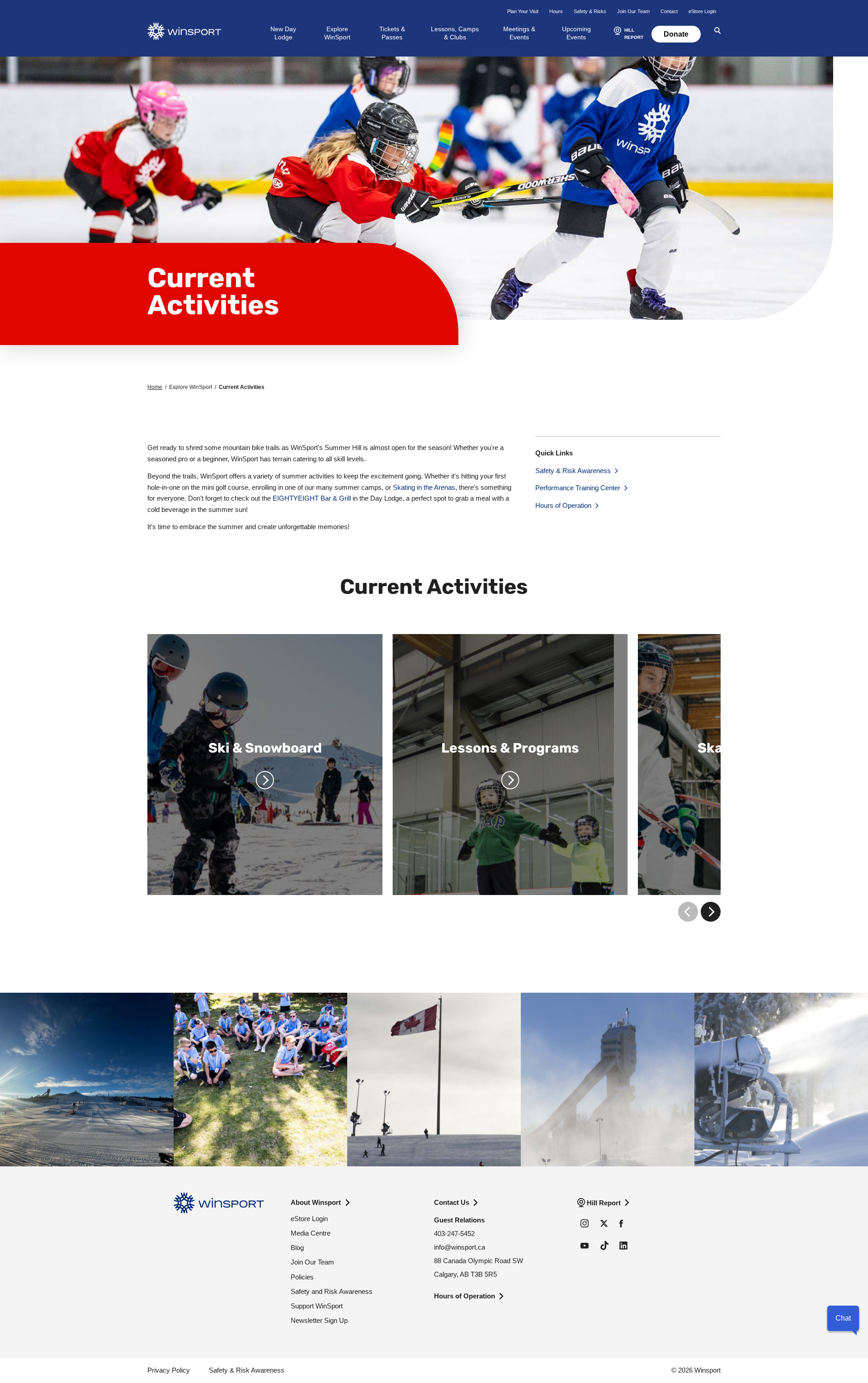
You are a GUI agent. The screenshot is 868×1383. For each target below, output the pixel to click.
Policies (302, 1277)
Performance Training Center (577, 488)
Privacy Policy (168, 1370)
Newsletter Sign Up (319, 1320)
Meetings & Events (519, 33)
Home (154, 387)
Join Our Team (633, 11)
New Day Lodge (283, 33)
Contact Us (451, 1202)
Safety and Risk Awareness (332, 1291)
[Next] (711, 912)
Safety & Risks (590, 11)
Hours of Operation (563, 505)
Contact (669, 11)
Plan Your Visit (522, 11)
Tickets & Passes (392, 33)
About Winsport (316, 1202)
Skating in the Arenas (424, 487)
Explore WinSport (337, 33)
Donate (676, 34)
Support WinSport (317, 1306)
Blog (297, 1247)
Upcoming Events (576, 33)
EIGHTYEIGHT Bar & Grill (312, 498)
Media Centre (310, 1233)
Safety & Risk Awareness (573, 470)
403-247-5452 (454, 1233)
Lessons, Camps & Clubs (455, 33)
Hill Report (604, 1203)
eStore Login (702, 11)
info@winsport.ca (459, 1247)
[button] (627, 34)
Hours (556, 11)
